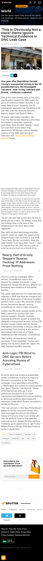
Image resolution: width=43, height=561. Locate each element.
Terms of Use (22, 529)
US (34, 434)
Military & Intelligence (15, 434)
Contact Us (5, 532)
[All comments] (3, 557)
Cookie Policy (15, 532)
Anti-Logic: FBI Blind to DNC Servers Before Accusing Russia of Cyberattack (19, 358)
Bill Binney (15, 438)
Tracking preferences (22, 535)
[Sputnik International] (7, 3)
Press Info (12, 529)
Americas (13, 510)
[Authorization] (30, 2)
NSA (22, 438)
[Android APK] (8, 541)
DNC (28, 438)
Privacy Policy (26, 532)
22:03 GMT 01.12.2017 (9, 44)
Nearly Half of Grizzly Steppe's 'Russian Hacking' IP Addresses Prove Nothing (19, 260)
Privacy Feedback (7, 535)
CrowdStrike (6, 443)
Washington (6, 438)
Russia (22, 510)
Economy (31, 510)
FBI (33, 438)
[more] (39, 270)
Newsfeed (28, 434)
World (4, 434)
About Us (4, 529)
